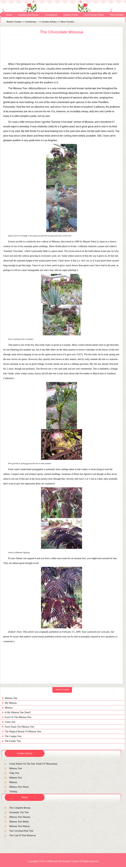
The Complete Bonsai (19, 807)
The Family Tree (13, 741)
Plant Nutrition (117, 15)
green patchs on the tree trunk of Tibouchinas (33, 763)
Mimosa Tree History (19, 826)
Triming (13, 791)
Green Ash (10, 722)
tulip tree (14, 773)
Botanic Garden (14, 21)
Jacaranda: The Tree (19, 812)
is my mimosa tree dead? (18, 712)
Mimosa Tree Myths (19, 821)
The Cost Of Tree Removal (22, 835)
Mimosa (9, 707)
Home (9, 15)
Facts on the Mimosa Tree (18, 717)
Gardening (31, 21)
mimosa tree (11, 698)
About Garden (67, 21)
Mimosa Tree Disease (19, 817)
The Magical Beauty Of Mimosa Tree (23, 731)
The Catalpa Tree (13, 736)
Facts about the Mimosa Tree (19, 726)
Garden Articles (70, 15)
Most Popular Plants (94, 15)
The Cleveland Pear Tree (21, 830)
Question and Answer (28, 15)
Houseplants (51, 15)
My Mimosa (11, 703)
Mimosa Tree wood (18, 786)
